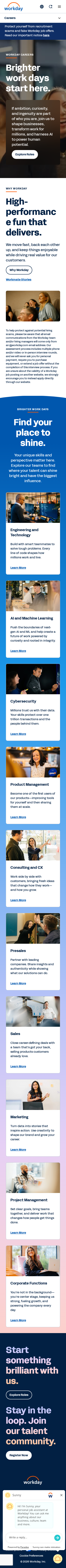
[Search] (50, 6)
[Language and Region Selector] (41, 6)
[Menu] (59, 6)
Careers (10, 18)
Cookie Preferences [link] (31, 1555)
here (46, 35)
